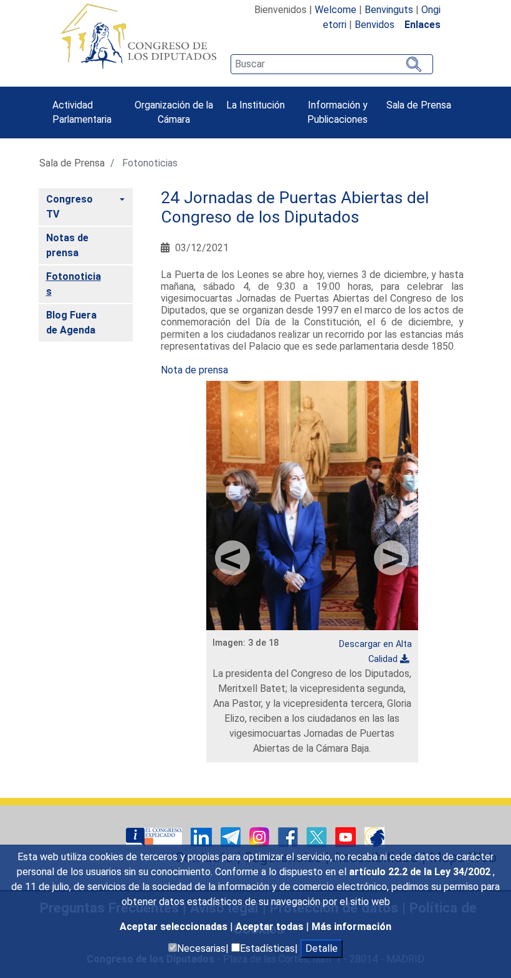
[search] (331, 64)
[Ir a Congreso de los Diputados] (138, 36)
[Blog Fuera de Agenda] (374, 837)
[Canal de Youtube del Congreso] (346, 837)
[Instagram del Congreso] (260, 837)
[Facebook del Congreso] (289, 837)
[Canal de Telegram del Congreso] (231, 837)
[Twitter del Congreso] (317, 837)
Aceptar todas (271, 926)
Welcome (335, 10)
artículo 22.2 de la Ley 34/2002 (421, 872)
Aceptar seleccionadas (175, 926)
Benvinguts (389, 10)
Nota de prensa (196, 370)
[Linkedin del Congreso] (202, 837)
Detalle (321, 948)
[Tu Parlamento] (155, 837)
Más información (351, 926)
